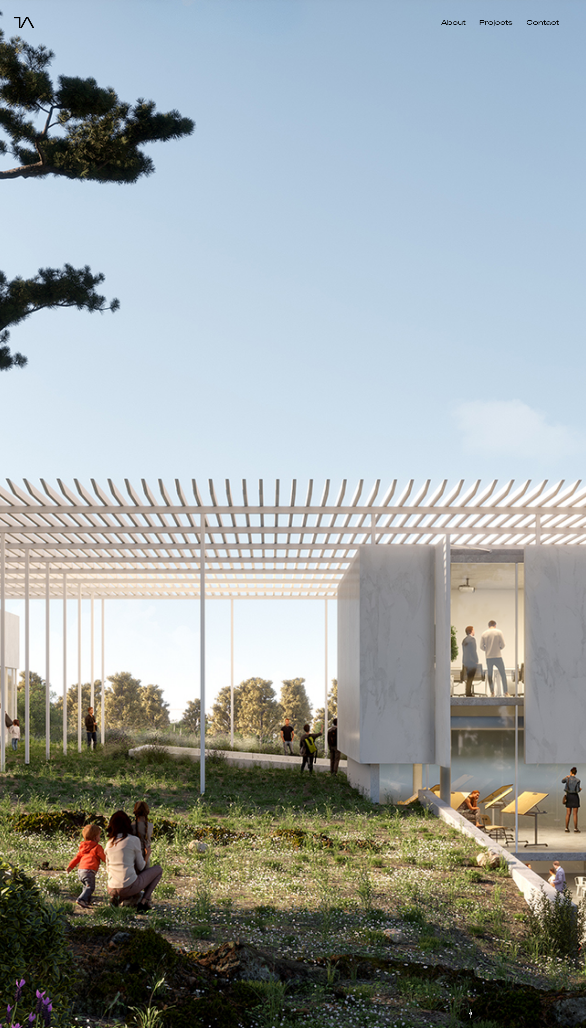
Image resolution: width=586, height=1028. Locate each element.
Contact (542, 22)
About (453, 22)
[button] (7, 946)
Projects (496, 22)
